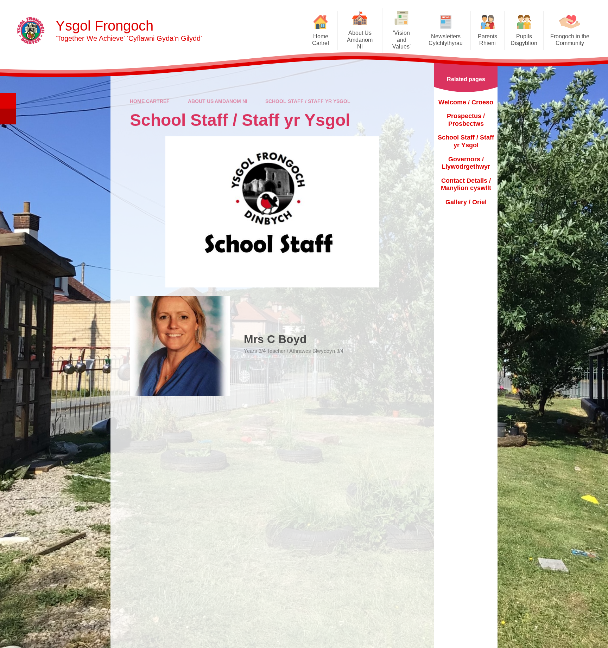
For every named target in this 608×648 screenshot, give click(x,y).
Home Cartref (150, 101)
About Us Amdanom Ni (217, 101)
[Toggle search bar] (8, 101)
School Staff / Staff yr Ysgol (307, 101)
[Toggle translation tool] (8, 116)
